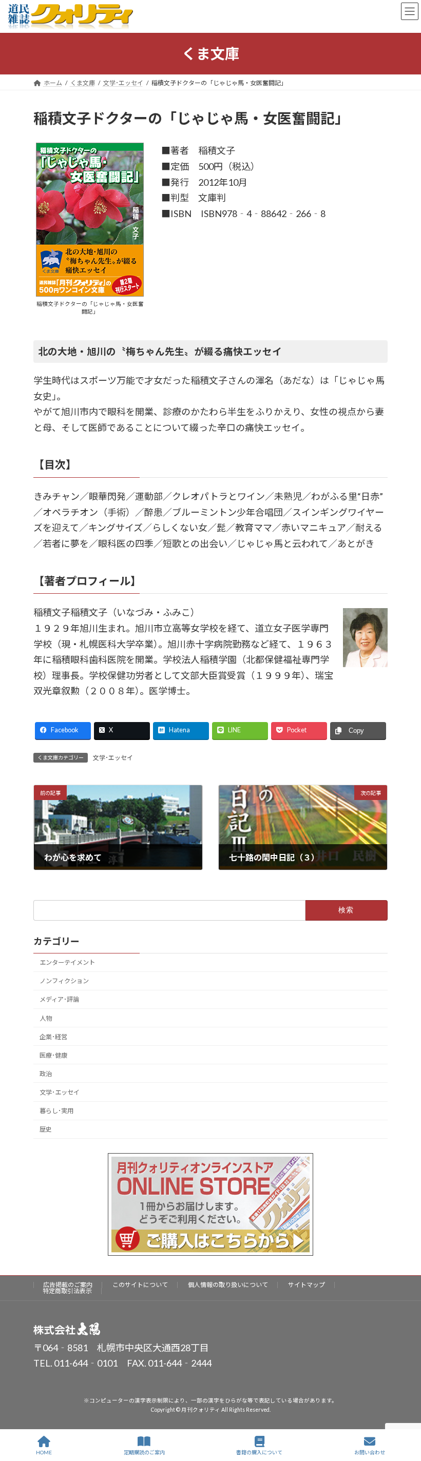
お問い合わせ (369, 1452)
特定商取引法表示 (67, 1291)
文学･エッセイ (113, 758)
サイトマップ (306, 1285)
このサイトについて (140, 1285)
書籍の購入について (259, 1452)
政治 (46, 1074)
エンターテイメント (67, 962)
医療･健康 (53, 1055)
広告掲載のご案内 (67, 1285)
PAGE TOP (404, 1413)
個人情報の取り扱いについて (228, 1285)
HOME (44, 1452)
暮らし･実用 (56, 1111)
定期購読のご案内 (144, 1452)
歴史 (46, 1129)
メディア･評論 (59, 999)
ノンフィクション (64, 981)
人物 (46, 1018)
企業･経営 (53, 1036)
